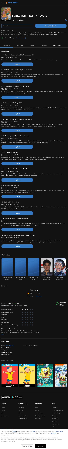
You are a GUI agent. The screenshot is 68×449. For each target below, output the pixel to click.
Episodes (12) (6, 45)
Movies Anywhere (40, 416)
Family (37, 410)
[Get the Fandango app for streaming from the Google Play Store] (17, 397)
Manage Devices (23, 416)
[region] (34, 439)
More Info (44, 45)
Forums (54, 416)
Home (3, 407)
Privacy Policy (59, 431)
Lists (36, 407)
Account (21, 410)
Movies (3, 410)
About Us (54, 407)
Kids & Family (10, 346)
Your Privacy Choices (27, 446)
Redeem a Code (23, 418)
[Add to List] (66, 20)
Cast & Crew (19, 45)
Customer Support (57, 413)
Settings (21, 413)
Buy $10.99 (53, 26)
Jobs (53, 426)
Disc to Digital (39, 413)
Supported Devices (57, 410)
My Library (21, 407)
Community (30, 296)
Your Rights (53, 433)
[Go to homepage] (12, 2)
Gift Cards (38, 418)
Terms (34, 431)
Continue (40, 446)
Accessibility (55, 424)
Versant (14, 431)
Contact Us (55, 418)
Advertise (54, 421)
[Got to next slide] (66, 269)
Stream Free (5, 416)
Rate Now (38, 296)
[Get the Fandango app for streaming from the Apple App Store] (6, 397)
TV (2, 413)
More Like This (57, 45)
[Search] (65, 2)
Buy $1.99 (17, 64)
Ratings (32, 45)
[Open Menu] (2, 2)
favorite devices (20, 38)
